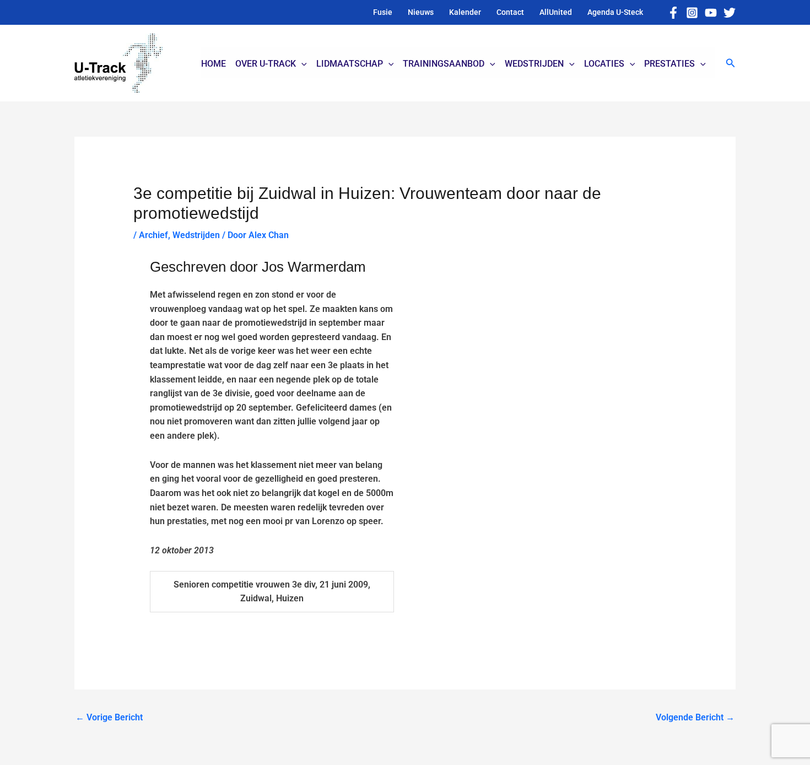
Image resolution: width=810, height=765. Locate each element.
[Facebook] (673, 13)
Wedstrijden (196, 235)
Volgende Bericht (695, 717)
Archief (153, 235)
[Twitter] (729, 13)
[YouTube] (711, 13)
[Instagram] (692, 13)
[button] (731, 63)
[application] (301, 64)
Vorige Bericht (109, 717)
